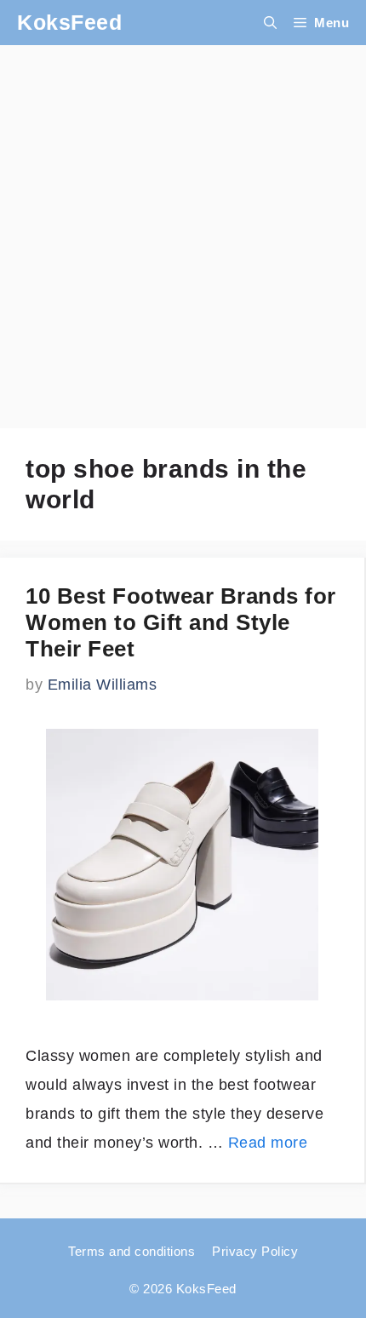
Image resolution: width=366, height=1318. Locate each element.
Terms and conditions (131, 1251)
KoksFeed (69, 22)
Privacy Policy (255, 1251)
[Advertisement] (183, 228)
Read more (268, 1142)
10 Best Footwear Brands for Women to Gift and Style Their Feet (181, 622)
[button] (270, 22)
